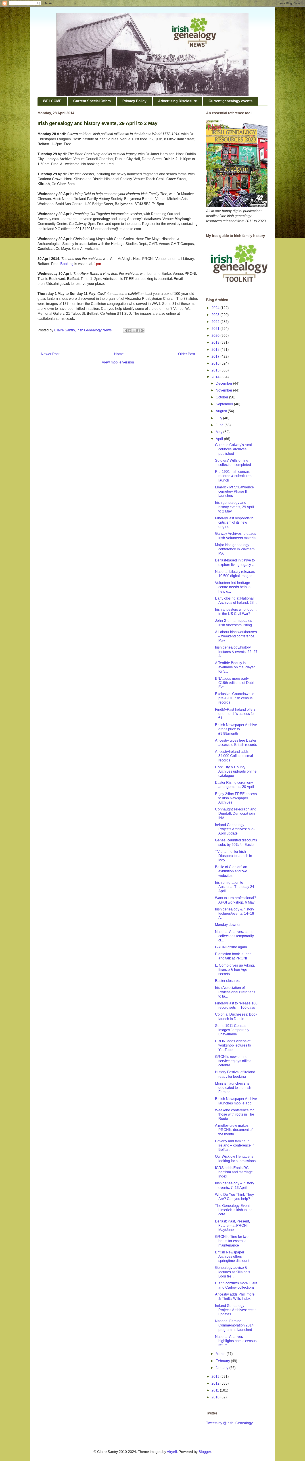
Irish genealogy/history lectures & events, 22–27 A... (236, 651)
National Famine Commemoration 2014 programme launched (234, 1325)
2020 (215, 335)
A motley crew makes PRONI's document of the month (234, 1130)
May (219, 432)
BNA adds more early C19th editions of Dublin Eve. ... (236, 683)
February (223, 1361)
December (224, 383)
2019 (215, 342)
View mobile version (118, 362)
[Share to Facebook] (138, 330)
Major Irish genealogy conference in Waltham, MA (235, 549)
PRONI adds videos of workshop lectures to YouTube (233, 1045)
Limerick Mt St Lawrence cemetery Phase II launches (234, 491)
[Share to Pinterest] (142, 330)
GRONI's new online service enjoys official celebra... (233, 1061)
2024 (215, 308)
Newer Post (50, 354)
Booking (66, 264)
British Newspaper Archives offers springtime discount (232, 1256)
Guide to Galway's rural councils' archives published (233, 449)
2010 (215, 1397)
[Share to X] (134, 330)
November (224, 390)
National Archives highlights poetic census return (236, 1341)
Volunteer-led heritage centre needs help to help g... (233, 587)
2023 (215, 315)
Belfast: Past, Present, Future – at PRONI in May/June (233, 1225)
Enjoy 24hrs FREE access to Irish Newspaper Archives (236, 798)
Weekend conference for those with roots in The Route (234, 1114)
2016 (215, 363)
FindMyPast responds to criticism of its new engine (234, 522)
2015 (215, 370)
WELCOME (52, 101)
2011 (215, 1390)
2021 (215, 329)
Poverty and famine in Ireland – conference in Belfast (235, 1145)
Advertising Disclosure (177, 101)
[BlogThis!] (129, 330)
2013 (215, 1376)
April (220, 439)
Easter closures (227, 981)
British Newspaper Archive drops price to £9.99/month (236, 729)
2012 (215, 1383)
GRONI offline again (231, 947)
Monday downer (227, 924)
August (222, 411)
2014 (215, 377)
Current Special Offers (92, 101)
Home (119, 354)
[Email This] (125, 330)
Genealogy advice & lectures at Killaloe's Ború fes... (232, 1272)
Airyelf (172, 1452)
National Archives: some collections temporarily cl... (234, 936)
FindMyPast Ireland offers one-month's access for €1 (235, 714)
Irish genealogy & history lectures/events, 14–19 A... (234, 913)
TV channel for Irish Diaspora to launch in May (233, 856)
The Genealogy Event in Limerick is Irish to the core (234, 1210)
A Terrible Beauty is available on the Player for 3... (235, 667)
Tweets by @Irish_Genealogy (229, 1423)
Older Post (186, 354)
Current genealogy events (231, 101)
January (222, 1368)
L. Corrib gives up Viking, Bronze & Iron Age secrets (235, 969)
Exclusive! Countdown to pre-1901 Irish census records (234, 698)
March (221, 1354)
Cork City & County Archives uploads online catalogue (236, 771)
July (219, 418)
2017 (215, 356)
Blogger (204, 1452)
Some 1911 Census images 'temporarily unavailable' (232, 1030)
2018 (215, 349)
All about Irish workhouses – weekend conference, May (236, 636)
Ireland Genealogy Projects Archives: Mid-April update (235, 829)
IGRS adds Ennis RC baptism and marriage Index (234, 1172)
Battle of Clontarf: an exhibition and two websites (231, 871)
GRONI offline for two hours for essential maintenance (232, 1241)
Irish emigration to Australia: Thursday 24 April (234, 887)
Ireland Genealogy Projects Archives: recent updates (236, 1310)
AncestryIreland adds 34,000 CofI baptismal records (234, 756)
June (220, 425)
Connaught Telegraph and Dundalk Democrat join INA (235, 813)
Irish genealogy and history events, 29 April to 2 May (234, 507)
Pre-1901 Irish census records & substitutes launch (233, 476)
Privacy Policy (134, 101)
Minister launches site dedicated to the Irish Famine (233, 1087)
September (225, 404)
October (222, 397)
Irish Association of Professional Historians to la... (235, 992)
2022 (215, 322)
